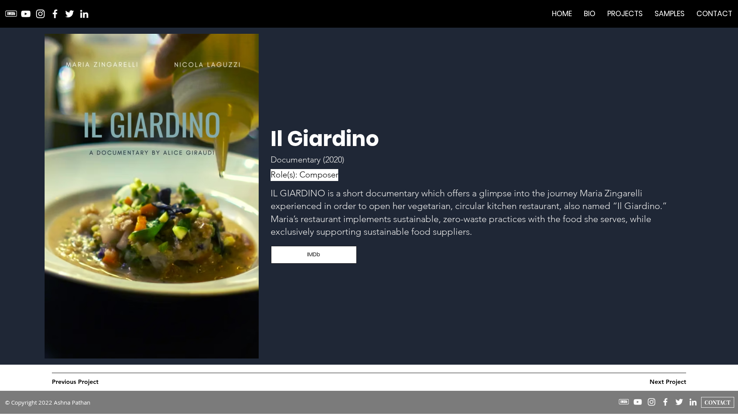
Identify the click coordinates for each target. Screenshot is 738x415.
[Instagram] (40, 14)
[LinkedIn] (84, 14)
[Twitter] (69, 14)
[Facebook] (55, 14)
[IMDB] (11, 14)
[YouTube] (26, 14)
